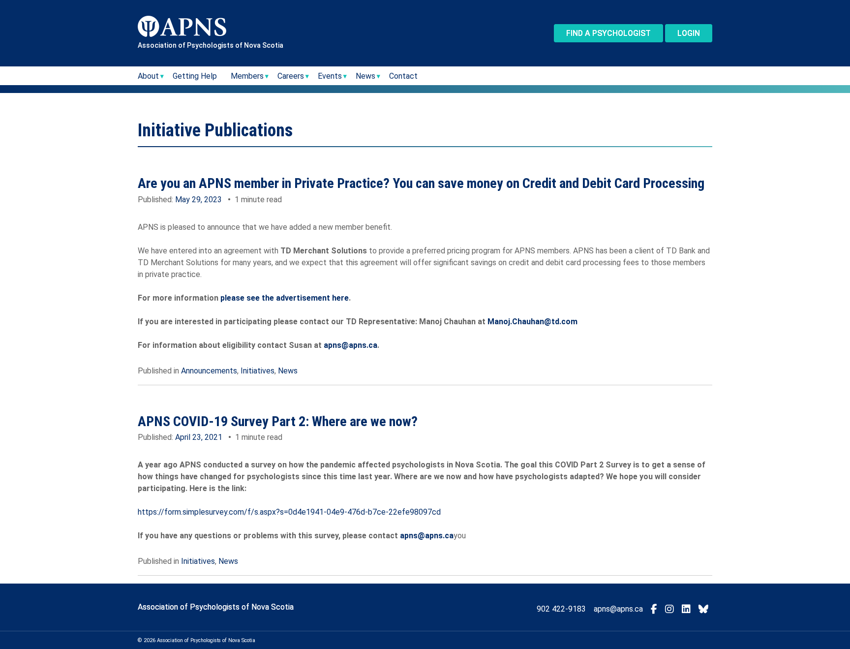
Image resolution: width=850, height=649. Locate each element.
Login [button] (688, 33)
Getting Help (195, 76)
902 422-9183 (561, 609)
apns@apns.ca (350, 345)
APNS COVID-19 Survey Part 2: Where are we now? (278, 421)
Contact (403, 76)
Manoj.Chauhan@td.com (532, 321)
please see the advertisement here (284, 298)
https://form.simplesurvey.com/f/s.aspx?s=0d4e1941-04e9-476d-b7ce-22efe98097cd (289, 512)
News (288, 370)
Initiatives (257, 370)
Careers (290, 76)
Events (330, 76)
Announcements (209, 370)
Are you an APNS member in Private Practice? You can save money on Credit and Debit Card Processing (421, 183)
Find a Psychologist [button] (608, 33)
